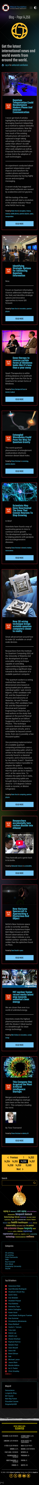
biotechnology (9, 1217)
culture (13, 1219)
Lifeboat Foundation (14, 1472)
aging (5, 1211)
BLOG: (22, 1445)
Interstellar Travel (21, 1226)
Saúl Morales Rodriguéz (17, 1289)
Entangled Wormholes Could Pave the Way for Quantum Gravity (22, 438)
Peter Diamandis (11, 1257)
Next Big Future (11, 1399)
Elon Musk (9, 1264)
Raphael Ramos (14, 1342)
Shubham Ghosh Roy (16, 1292)
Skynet (7, 1268)
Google (9, 1223)
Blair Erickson (15, 1035)
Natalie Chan (13, 1345)
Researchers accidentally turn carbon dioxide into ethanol (23, 824)
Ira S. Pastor (13, 1368)
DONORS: (12, 1449)
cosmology (25, 461)
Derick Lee (12, 1333)
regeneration (8, 1234)
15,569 (28, 1165)
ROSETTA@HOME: (11, 1460)
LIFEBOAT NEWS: (25, 1436)
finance (28, 211)
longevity (28, 1228)
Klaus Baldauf (13, 1324)
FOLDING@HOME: (12, 1455)
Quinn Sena (12, 1295)
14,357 (32, 1161)
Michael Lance (14, 1360)
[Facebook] (11, 1476)
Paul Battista (13, 1304)
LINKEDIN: (6, 1441)
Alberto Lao (12, 1336)
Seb (9, 1356)
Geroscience (9, 1390)
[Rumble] (28, 1476)
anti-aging (21, 1211)
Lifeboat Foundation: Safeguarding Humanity (14, 8)
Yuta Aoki (12, 1330)
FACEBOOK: (5, 1436)
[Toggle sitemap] (31, 7)
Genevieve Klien (14, 1286)
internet (7, 213)
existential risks (21, 1220)
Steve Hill (11, 1351)
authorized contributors (20, 65)
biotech (28, 1214)
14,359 (18, 1165)
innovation (23, 308)
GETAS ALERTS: (25, 1441)
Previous (14, 1157)
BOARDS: (23, 1449)
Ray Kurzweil (10, 1262)
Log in (7, 65)
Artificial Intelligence (32, 1211)
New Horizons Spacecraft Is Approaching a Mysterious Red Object (21, 914)
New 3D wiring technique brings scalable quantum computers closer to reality (22, 626)
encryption (23, 211)
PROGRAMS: (24, 1455)
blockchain (23, 1217)
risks (19, 1234)
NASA (34, 1229)
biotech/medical (10, 392)
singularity (23, 1234)
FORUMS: (14, 1465)
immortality (11, 1225)
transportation (9, 216)
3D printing (9, 1253)
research (16, 1234)
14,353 (31, 1157)
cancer (34, 1217)
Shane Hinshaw (15, 461)
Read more (19, 224)
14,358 (10, 1165)
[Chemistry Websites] (19, 1196)
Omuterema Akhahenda (17, 1321)
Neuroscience (10, 1231)
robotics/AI (25, 1133)
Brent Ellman (13, 1354)
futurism (5, 1223)
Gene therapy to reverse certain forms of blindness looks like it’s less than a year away (22, 363)
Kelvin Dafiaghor (14, 1309)
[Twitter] (15, 1476)
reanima (20, 1231)
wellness (30, 1236)
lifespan (20, 1228)
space (31, 213)
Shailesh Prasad (14, 1301)
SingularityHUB (11, 1404)
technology (10, 1237)
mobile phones (15, 213)
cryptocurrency (7, 1220)
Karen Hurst (14, 211)
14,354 (7, 1161)
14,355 (15, 1161)
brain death (29, 1217)
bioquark (19, 1214)
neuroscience (9, 550)
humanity (30, 1223)
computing (23, 794)
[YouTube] (24, 1476)
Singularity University (13, 1266)
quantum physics (24, 213)
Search (34, 1182)
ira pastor (30, 1225)
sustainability (28, 866)
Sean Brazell (14, 950)
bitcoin (17, 1217)
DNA (7, 1260)
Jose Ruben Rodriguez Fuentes (20, 1315)
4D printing (9, 1255)
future (33, 1220)
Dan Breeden (13, 1298)
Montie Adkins (13, 1365)
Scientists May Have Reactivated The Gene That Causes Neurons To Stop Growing (23, 511)
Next (19, 1169)
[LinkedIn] (20, 1476)
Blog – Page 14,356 (19, 17)
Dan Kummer (13, 1318)
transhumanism (20, 1237)
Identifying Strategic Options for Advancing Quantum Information (22, 271)
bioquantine (11, 1214)
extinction (28, 1220)
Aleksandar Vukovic (16, 866)
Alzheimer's (14, 1211)
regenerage (27, 1231)
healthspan (23, 1222)
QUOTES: (23, 1465)
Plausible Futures (11, 1401)
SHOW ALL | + (8, 1374)
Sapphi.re (35, 1472)
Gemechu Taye (14, 1307)
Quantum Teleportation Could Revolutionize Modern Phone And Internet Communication (23, 106)
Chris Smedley (13, 1371)
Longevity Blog (10, 1393)
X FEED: (6, 1445)
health (14, 1222)
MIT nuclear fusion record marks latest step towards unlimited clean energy (23, 997)
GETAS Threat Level (19, 1428)
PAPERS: (23, 1460)
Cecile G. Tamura (14, 1327)
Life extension (10, 1228)
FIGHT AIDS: (8, 1452)
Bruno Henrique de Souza (18, 389)
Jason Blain (12, 1362)
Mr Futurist (9, 1396)
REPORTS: (23, 1452)
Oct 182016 (8, 106)
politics (15, 1231)
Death (16, 1219)
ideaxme (35, 1223)
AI (9, 1212)
